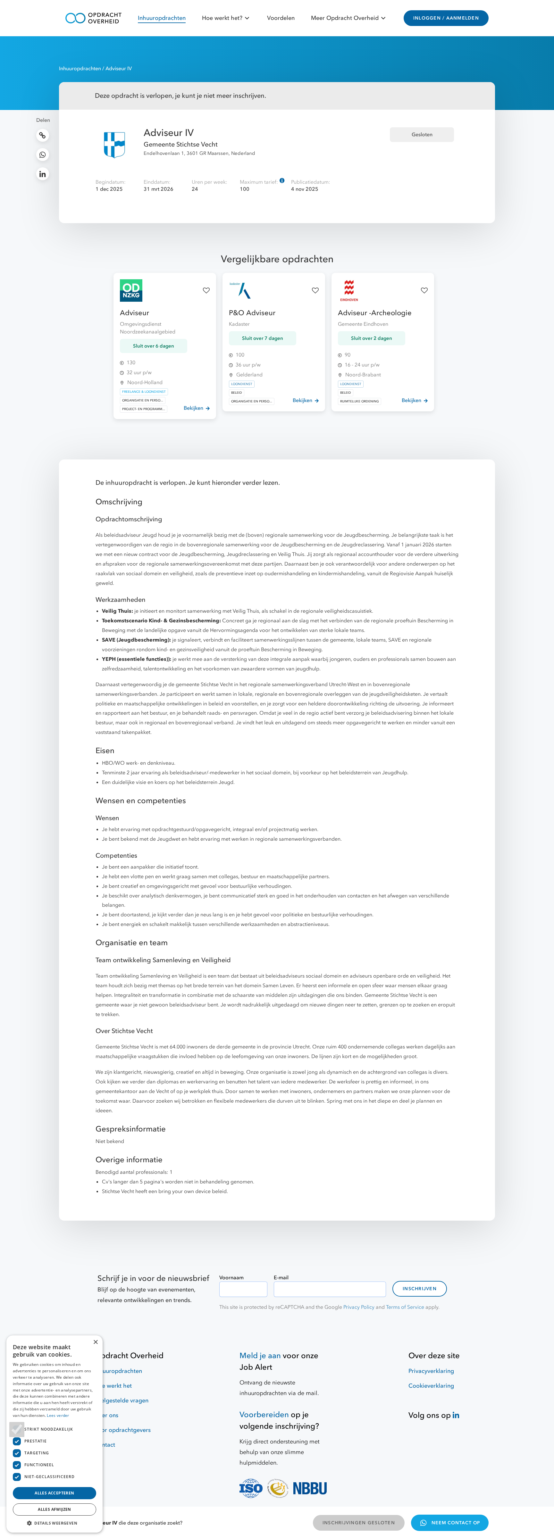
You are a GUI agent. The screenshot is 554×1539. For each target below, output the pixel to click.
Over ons (106, 1415)
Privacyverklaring (431, 1371)
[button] (54, 1523)
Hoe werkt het (113, 1386)
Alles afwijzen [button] (54, 1509)
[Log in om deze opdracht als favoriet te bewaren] (206, 290)
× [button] (95, 1342)
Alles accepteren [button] (54, 1493)
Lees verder (58, 1415)
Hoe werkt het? (222, 18)
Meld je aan (260, 1355)
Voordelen (281, 18)
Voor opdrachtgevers (122, 1430)
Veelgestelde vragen (121, 1401)
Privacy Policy (358, 1307)
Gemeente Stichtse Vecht (181, 144)
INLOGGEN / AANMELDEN (446, 18)
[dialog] (54, 1434)
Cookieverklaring (431, 1386)
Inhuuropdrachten (162, 18)
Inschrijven (420, 1289)
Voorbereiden (264, 1414)
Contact (104, 1445)
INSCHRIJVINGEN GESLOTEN (359, 1523)
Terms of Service (405, 1307)
